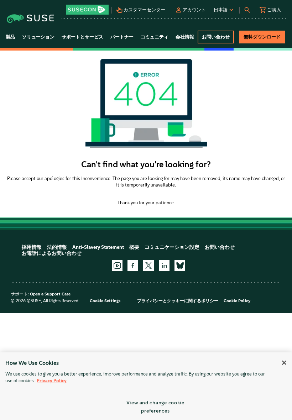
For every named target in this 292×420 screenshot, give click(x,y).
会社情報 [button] (185, 37)
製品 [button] (10, 37)
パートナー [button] (122, 37)
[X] (148, 265)
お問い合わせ (220, 247)
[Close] (284, 363)
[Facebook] (132, 265)
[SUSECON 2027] (87, 10)
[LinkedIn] (164, 265)
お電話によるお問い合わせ (52, 253)
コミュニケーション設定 (172, 247)
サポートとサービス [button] (82, 37)
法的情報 (57, 247)
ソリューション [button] (38, 37)
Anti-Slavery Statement (98, 247)
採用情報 (32, 247)
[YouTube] (117, 265)
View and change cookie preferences (155, 406)
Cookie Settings (105, 300)
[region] (146, 386)
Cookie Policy (237, 300)
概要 (134, 247)
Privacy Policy (52, 380)
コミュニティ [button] (154, 37)
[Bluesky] (179, 265)
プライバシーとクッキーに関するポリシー (177, 300)
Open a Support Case (50, 294)
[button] (88, 7)
